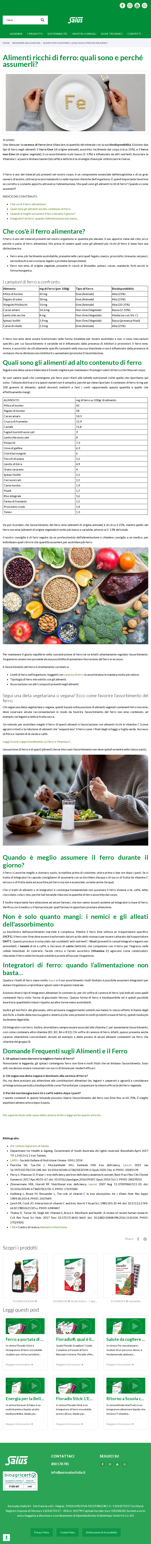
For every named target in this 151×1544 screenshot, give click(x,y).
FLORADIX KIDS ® (25, 1301)
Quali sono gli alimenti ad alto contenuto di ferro (40, 209)
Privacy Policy (41, 1532)
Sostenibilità (57, 33)
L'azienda (16, 33)
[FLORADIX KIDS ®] (25, 1275)
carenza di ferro (74, 674)
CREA (14, 1227)
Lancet (127, 1165)
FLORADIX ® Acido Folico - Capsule (76, 1301)
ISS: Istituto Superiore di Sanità (29, 1146)
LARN (14, 1160)
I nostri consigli (84, 33)
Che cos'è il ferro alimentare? (28, 204)
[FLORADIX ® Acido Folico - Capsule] (75, 1275)
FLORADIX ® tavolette (126, 1301)
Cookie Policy (67, 1532)
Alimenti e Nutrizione (53, 1227)
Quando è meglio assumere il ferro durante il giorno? (43, 213)
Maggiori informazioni (18, 1364)
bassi (52, 980)
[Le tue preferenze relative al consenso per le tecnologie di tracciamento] (6, 1537)
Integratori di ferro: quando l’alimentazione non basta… (44, 218)
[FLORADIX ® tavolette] (125, 1275)
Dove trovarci (112, 33)
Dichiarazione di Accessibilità (101, 1532)
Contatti (134, 33)
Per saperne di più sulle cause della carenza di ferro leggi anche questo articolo (52, 1115)
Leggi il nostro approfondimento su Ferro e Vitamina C (37, 741)
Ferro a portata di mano (28, 1339)
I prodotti (35, 33)
